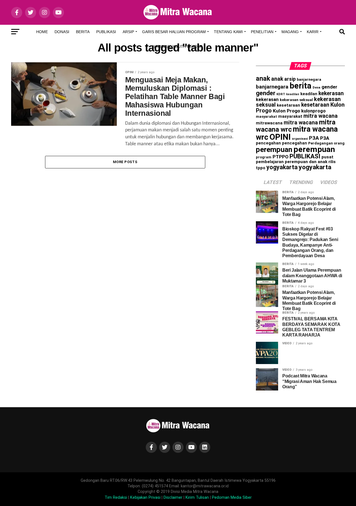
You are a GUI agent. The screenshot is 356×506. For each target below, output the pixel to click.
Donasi (62, 32)
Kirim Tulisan (197, 497)
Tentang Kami (228, 32)
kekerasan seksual (296, 99)
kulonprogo (313, 111)
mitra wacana (320, 116)
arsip (290, 79)
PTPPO (280, 156)
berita (301, 85)
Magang (290, 32)
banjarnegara (309, 79)
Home (42, 32)
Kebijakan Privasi (145, 497)
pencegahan (268, 143)
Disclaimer (173, 497)
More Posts (125, 162)
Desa (316, 87)
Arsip (128, 32)
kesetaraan (288, 105)
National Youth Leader (177, 46)
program (263, 157)
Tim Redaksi (116, 497)
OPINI (280, 137)
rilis (332, 161)
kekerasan (331, 93)
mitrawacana (269, 123)
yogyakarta (282, 167)
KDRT (280, 94)
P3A (314, 138)
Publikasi (106, 32)
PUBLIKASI (305, 156)
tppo (260, 167)
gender (329, 87)
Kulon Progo (286, 111)
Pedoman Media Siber (232, 497)
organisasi (300, 139)
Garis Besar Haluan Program (174, 32)
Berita (83, 32)
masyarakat (266, 116)
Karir (312, 32)
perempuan (274, 149)
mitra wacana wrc (297, 133)
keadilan (292, 94)
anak (263, 78)
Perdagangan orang (326, 143)
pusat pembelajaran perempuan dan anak (294, 159)
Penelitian (262, 32)
